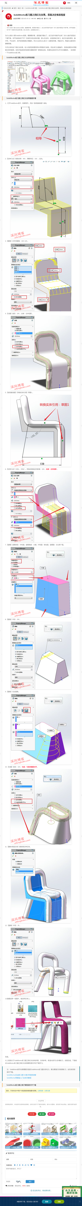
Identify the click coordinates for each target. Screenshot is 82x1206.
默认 (47, 18)
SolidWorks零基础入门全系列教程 (19, 1078)
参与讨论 (74, 1186)
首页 (15, 8)
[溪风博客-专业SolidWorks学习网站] (41, 3)
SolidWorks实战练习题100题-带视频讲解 (21, 1075)
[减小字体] (44, 18)
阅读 (42, 1114)
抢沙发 (41, 18)
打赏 (32, 1114)
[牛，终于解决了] (28, 1165)
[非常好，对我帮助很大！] (31, 1165)
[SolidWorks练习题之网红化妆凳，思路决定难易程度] (41, 78)
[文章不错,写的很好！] (25, 1165)
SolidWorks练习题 (31, 8)
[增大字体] (50, 18)
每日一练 (21, 8)
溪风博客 (17, 18)
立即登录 (40, 1091)
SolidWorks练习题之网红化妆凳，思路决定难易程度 (55, 8)
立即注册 (47, 1091)
